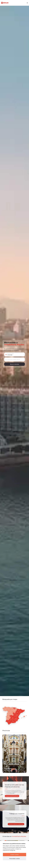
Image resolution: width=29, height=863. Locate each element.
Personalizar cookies (14, 858)
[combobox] (14, 359)
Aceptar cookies (14, 854)
